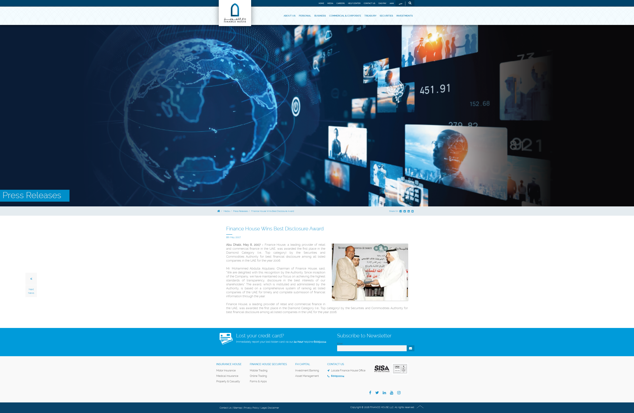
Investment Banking (307, 370)
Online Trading (258, 375)
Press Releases (240, 211)
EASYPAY (382, 3)
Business (320, 15)
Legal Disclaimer (270, 407)
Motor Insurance (226, 370)
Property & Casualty (228, 381)
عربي (400, 3)
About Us (290, 15)
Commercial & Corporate (345, 15)
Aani (392, 3)
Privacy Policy (251, 407)
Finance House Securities (268, 364)
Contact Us (369, 3)
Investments (404, 15)
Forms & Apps (258, 381)
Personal (305, 15)
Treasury (370, 15)
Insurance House (229, 364)
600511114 (320, 341)
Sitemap (237, 407)
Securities (386, 15)
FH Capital (302, 364)
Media (330, 3)
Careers (340, 3)
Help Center (354, 3)
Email (340, 343)
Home (321, 3)
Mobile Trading (258, 370)
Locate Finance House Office (348, 370)
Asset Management (307, 375)
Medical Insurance (227, 375)
